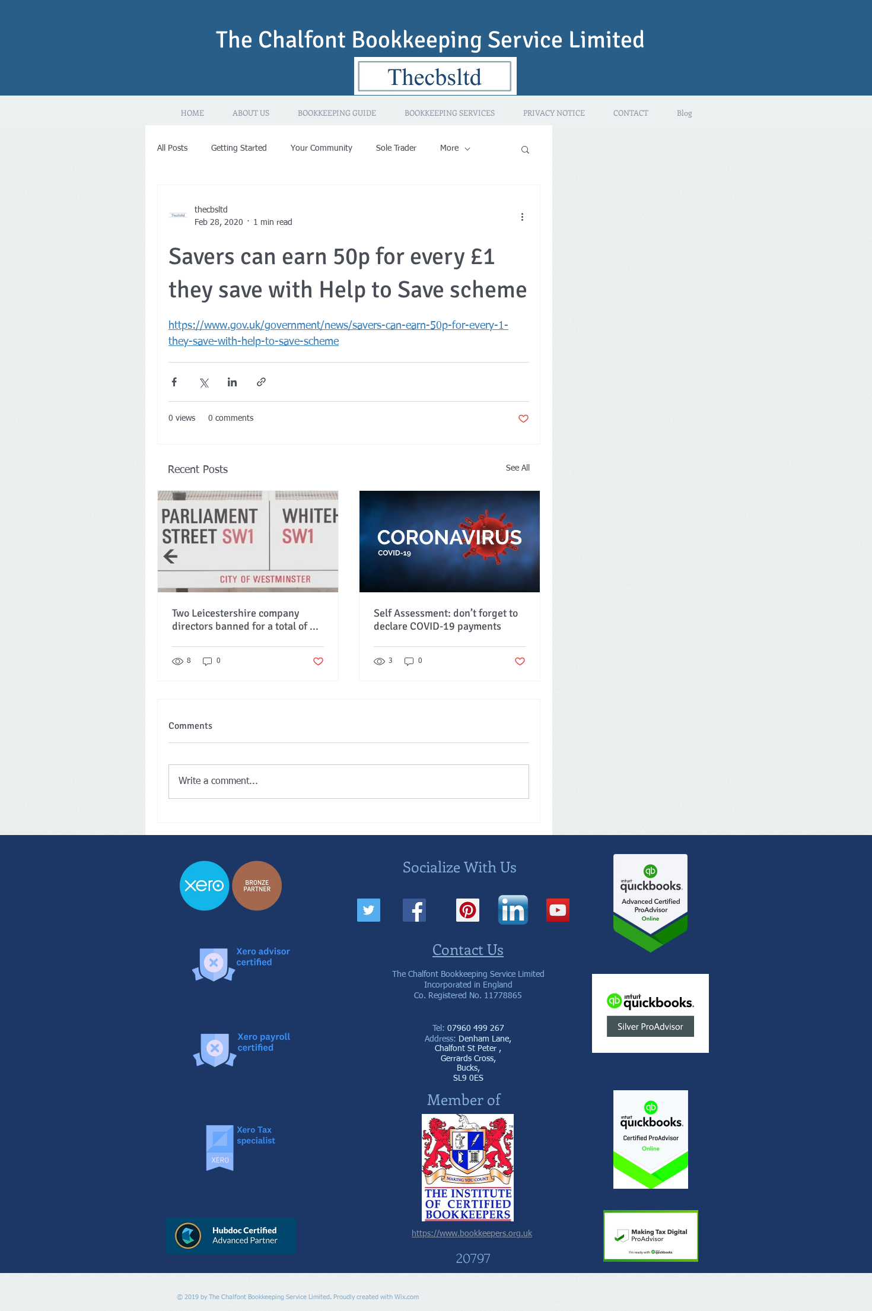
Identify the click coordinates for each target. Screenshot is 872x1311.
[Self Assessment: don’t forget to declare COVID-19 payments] (449, 541)
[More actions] (522, 216)
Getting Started (239, 148)
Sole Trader (396, 148)
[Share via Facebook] (174, 382)
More (449, 148)
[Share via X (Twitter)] (203, 382)
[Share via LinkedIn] (232, 382)
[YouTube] (557, 910)
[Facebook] (414, 910)
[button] (525, 149)
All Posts (172, 148)
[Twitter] (368, 910)
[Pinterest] (467, 910)
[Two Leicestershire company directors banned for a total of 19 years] (248, 541)
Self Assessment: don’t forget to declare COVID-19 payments (446, 620)
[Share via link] (261, 382)
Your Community (321, 148)
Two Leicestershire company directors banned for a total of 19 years (247, 620)
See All (518, 468)
